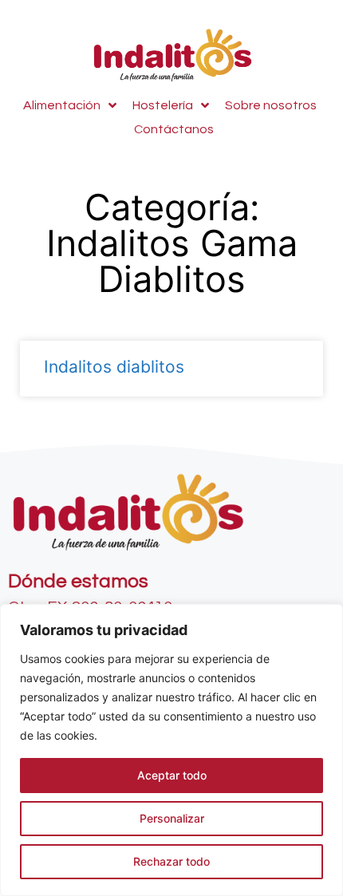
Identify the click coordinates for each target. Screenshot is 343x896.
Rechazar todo (171, 861)
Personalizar (172, 818)
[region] (171, 750)
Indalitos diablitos (114, 367)
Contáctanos (174, 129)
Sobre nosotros (271, 105)
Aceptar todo (172, 775)
